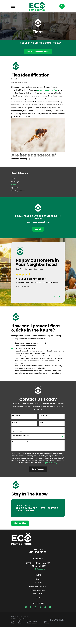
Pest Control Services (38, 586)
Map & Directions (38, 569)
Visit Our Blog (20, 523)
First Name (16, 415)
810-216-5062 (38, 552)
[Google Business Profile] (26, 607)
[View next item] (59, 296)
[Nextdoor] (40, 607)
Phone (14, 422)
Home (38, 579)
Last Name (43, 415)
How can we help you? (20, 442)
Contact (38, 597)
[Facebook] (31, 607)
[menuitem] (38, 178)
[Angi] (45, 607)
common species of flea (47, 90)
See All (38, 229)
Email (41, 422)
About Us (38, 583)
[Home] (37, 6)
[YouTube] (50, 607)
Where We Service (38, 590)
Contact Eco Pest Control (38, 51)
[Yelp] (35, 607)
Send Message (38, 469)
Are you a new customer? (21, 436)
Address (15, 429)
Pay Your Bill (38, 594)
